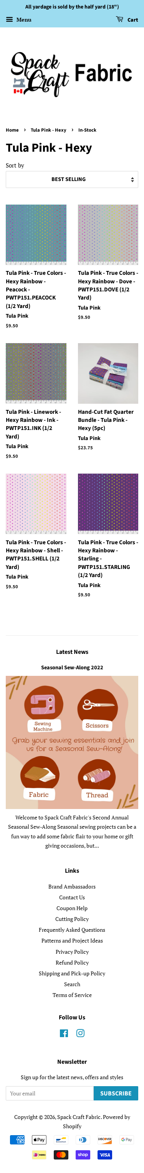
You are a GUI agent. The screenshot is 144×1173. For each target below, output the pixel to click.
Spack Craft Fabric (79, 1117)
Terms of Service (72, 995)
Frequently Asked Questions (72, 929)
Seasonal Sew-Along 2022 (72, 668)
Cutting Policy (72, 918)
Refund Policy (72, 962)
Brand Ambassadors (72, 886)
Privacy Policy (72, 951)
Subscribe (116, 1093)
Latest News (72, 652)
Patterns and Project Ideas (72, 940)
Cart (132, 20)
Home (12, 130)
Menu (23, 19)
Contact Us (72, 897)
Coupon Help (72, 908)
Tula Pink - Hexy (48, 130)
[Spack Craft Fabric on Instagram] (80, 1034)
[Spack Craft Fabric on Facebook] (64, 1034)
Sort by (15, 165)
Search (72, 984)
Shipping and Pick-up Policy (72, 973)
